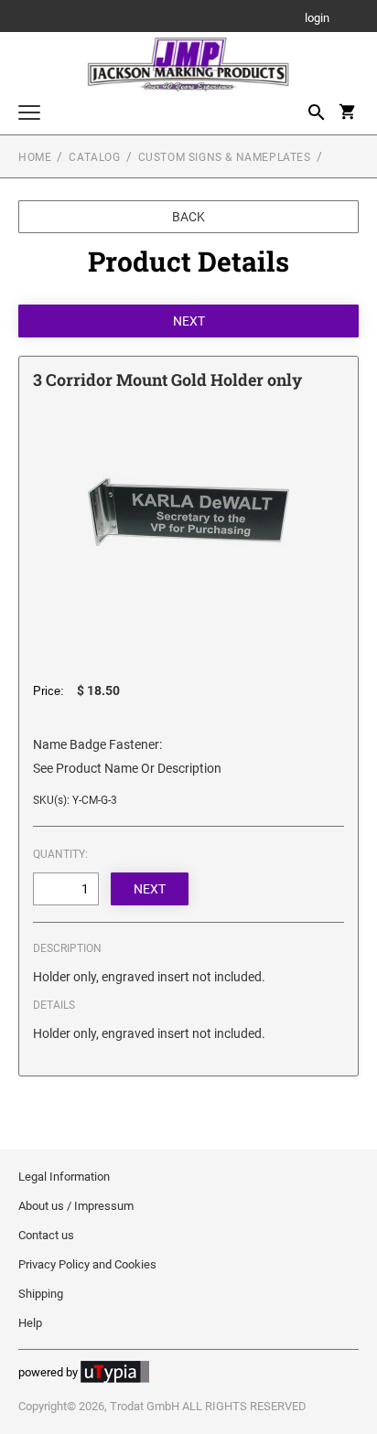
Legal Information (64, 1176)
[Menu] (29, 115)
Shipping (40, 1293)
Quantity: (60, 854)
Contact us (46, 1235)
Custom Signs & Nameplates (224, 157)
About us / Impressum (76, 1206)
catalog (94, 157)
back (188, 216)
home (34, 157)
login (317, 19)
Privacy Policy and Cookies (87, 1264)
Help (30, 1323)
